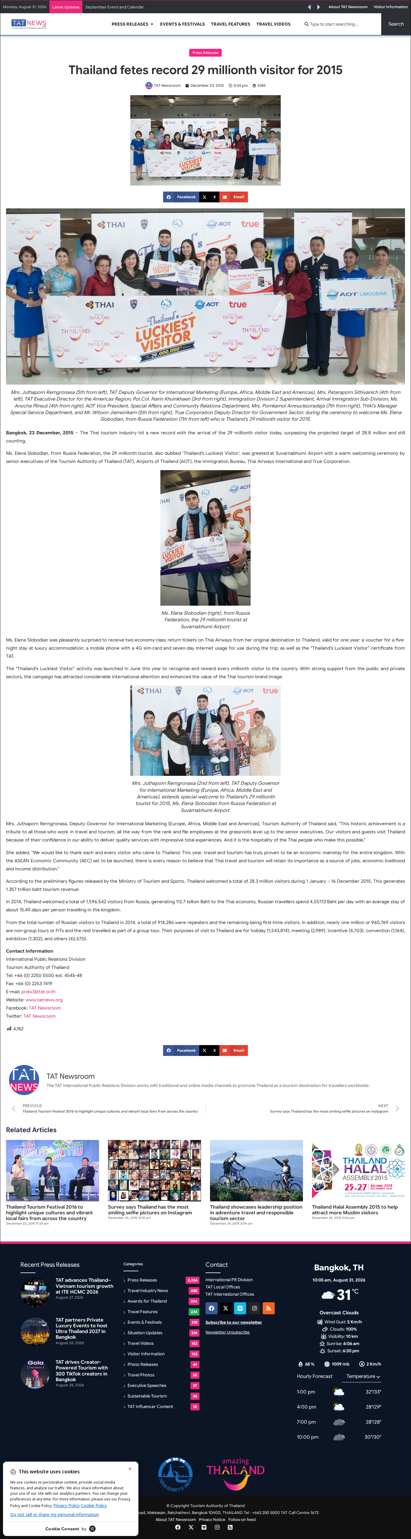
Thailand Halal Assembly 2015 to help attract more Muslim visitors (355, 1210)
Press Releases (205, 52)
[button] (309, 7)
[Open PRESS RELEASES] (152, 24)
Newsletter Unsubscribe (228, 1332)
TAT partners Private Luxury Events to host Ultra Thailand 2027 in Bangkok (153, 7)
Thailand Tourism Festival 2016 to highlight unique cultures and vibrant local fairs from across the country (49, 1213)
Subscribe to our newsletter (234, 1322)
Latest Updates (65, 7)
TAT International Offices (230, 1294)
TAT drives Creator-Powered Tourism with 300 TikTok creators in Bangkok (82, 1371)
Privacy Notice (212, 1519)
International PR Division (229, 1279)
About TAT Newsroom (176, 1519)
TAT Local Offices (223, 1287)
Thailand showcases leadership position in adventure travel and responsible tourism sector (256, 1213)
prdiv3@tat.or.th (38, 991)
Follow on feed (241, 1519)
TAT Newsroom (45, 1008)
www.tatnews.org (44, 1000)
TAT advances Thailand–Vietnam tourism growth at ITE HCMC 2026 (84, 1286)
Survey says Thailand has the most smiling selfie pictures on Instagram (150, 1210)
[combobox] (339, 24)
